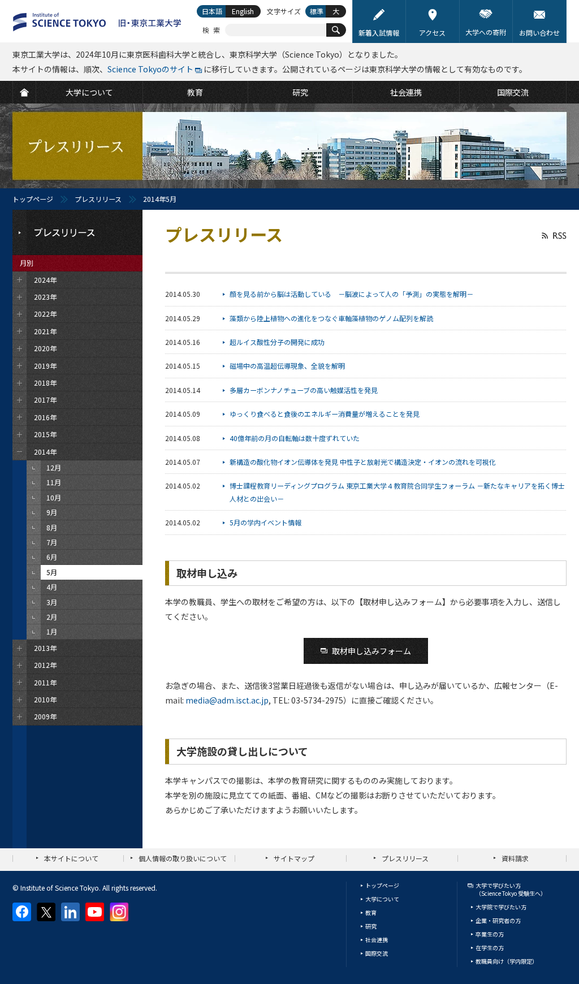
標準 (316, 11)
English (243, 11)
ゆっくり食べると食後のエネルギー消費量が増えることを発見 (325, 413)
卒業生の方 (490, 934)
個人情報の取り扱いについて (183, 858)
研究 (371, 926)
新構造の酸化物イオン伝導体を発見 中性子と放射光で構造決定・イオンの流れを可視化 (363, 462)
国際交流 (376, 953)
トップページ (32, 199)
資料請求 (515, 858)
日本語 (212, 11)
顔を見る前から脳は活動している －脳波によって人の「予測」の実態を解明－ (351, 294)
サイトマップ (294, 858)
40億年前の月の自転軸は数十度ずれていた (295, 438)
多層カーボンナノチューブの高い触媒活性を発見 (304, 390)
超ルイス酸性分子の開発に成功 (277, 342)
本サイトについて (71, 858)
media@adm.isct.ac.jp (227, 700)
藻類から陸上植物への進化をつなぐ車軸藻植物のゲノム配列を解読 (331, 318)
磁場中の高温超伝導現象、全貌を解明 (287, 365)
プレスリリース (98, 199)
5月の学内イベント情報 (265, 522)
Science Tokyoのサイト (150, 69)
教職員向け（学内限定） (507, 961)
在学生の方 (490, 947)
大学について (382, 899)
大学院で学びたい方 (501, 907)
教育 (371, 912)
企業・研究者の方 (498, 920)
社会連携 (376, 939)
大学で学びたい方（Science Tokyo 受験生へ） (511, 889)
